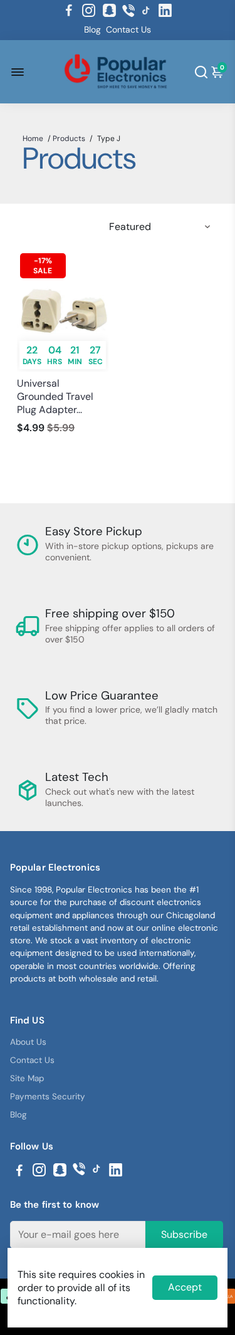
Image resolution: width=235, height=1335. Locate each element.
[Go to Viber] (128, 10)
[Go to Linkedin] (165, 10)
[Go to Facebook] (69, 10)
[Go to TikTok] (146, 10)
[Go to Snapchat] (109, 10)
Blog (92, 29)
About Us (28, 1042)
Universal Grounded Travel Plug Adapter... (55, 396)
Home (33, 139)
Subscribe (184, 1234)
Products (69, 139)
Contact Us (128, 29)
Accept (185, 1287)
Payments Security (47, 1096)
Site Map (27, 1078)
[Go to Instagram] (89, 10)
